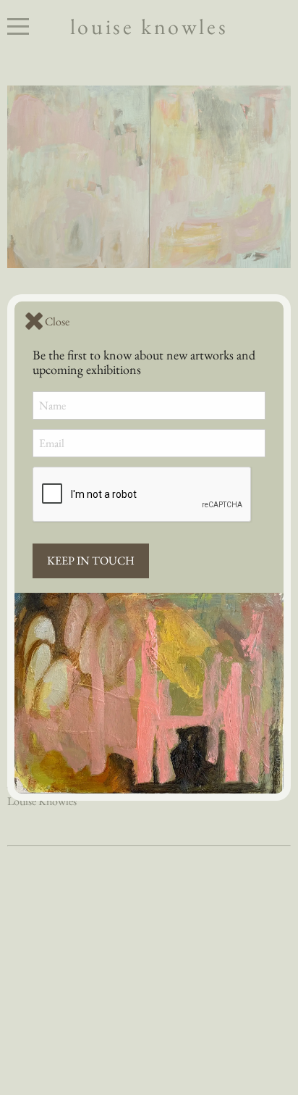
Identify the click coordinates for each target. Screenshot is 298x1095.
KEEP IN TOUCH (91, 560)
